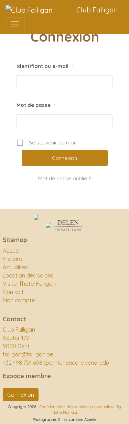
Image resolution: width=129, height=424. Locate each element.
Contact (13, 292)
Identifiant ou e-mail (45, 66)
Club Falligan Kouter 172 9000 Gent (19, 338)
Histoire (12, 258)
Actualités (15, 267)
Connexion (20, 394)
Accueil (12, 250)
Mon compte (19, 300)
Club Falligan (97, 10)
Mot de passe (36, 105)
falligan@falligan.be (28, 354)
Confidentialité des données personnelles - (78, 406)
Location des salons (28, 275)
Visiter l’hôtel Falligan (29, 283)
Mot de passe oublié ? (64, 178)
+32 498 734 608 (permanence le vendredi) (56, 362)
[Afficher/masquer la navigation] (15, 24)
